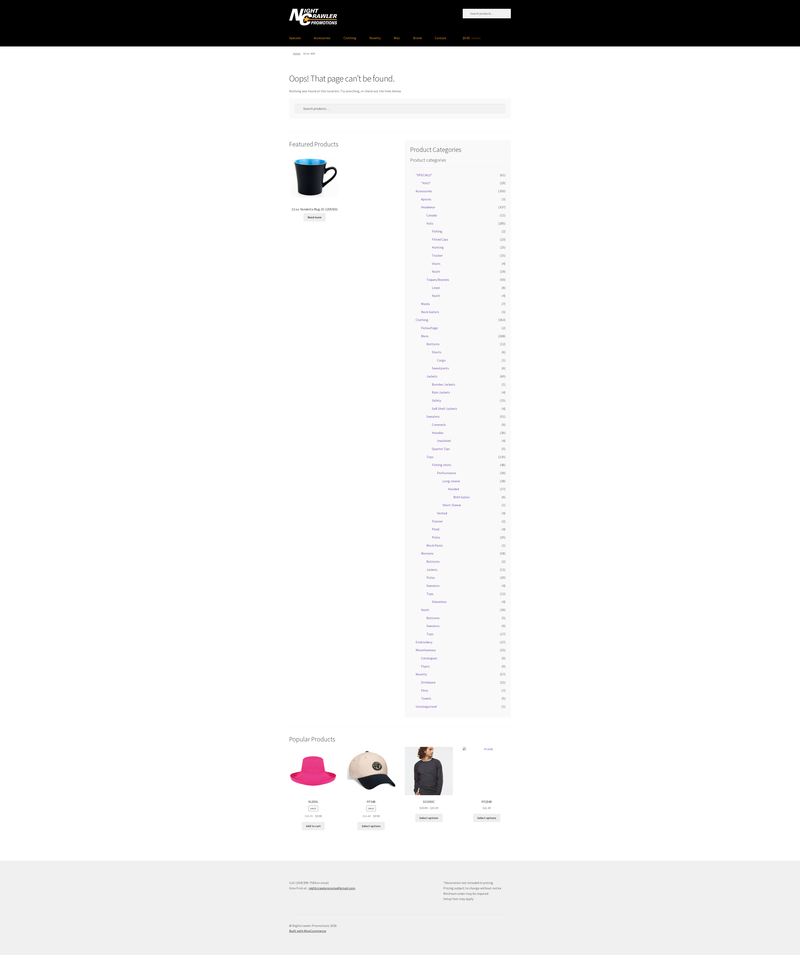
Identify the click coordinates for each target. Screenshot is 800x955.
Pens (424, 690)
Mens (425, 336)
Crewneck (439, 424)
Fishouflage (429, 328)
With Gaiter (461, 497)
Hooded (453, 489)
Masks (425, 304)
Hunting (438, 247)
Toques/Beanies (437, 280)
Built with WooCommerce (307, 931)
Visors (436, 263)
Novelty (375, 38)
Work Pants (434, 545)
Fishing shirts (441, 465)
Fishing (437, 231)
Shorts (436, 352)
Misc (397, 38)
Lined (436, 288)
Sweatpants (440, 368)
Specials (295, 38)
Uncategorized (426, 706)
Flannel (437, 521)
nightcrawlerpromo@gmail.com (332, 888)
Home (296, 53)
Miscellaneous (426, 650)
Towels (426, 698)
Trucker (437, 255)
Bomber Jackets (443, 384)
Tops (430, 457)
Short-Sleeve (451, 505)
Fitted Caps (440, 239)
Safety (436, 400)
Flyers (425, 666)
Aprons (426, 199)
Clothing (350, 38)
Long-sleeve (451, 481)
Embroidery (424, 642)
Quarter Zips (441, 449)
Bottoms (433, 344)
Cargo (441, 360)
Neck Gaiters (430, 312)
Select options (371, 826)
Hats (429, 223)
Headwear (428, 207)
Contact (440, 38)
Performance (446, 473)
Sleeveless (439, 602)
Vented (442, 513)
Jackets (432, 376)
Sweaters (433, 416)
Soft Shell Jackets (444, 408)
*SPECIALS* (424, 175)
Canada (431, 215)
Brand (417, 38)
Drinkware (428, 682)
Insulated (444, 441)
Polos (436, 537)
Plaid (435, 529)
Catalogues (429, 658)
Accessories (322, 38)
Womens (427, 553)
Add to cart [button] (313, 826)
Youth (436, 271)
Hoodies (438, 433)
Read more (314, 217)
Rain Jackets (441, 392)
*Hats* (426, 183)
